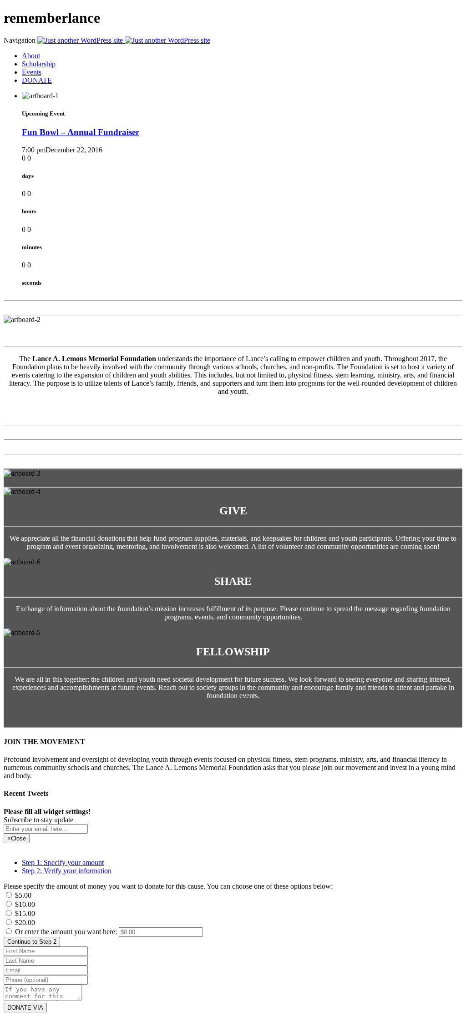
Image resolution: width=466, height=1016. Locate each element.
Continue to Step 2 (31, 941)
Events (31, 72)
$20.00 (24, 922)
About (31, 56)
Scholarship (39, 64)
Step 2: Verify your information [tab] (66, 871)
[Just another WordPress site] (123, 40)
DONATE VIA (25, 1007)
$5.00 (22, 895)
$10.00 (24, 904)
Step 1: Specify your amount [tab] (63, 862)
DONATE (37, 80)
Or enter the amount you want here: (67, 932)
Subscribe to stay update (38, 820)
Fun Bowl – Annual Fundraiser (80, 132)
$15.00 (24, 913)
